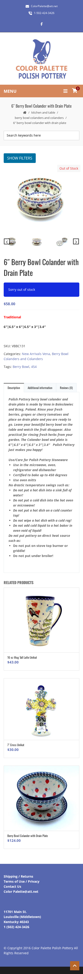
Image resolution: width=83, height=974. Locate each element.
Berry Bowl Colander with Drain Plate (27, 835)
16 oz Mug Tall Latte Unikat (22, 657)
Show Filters (19, 158)
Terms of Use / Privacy (21, 881)
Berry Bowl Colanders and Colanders (39, 118)
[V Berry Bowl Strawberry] (41, 198)
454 (34, 366)
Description (14, 387)
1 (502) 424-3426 (16, 927)
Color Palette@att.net (21, 891)
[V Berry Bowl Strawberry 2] (66, 242)
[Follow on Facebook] (41, 23)
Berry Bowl (21, 366)
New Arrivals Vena (36, 354)
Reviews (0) (66, 387)
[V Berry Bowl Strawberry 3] (41, 243)
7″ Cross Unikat (15, 744)
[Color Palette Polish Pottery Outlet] (41, 59)
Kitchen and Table (43, 112)
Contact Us (12, 886)
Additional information (40, 387)
